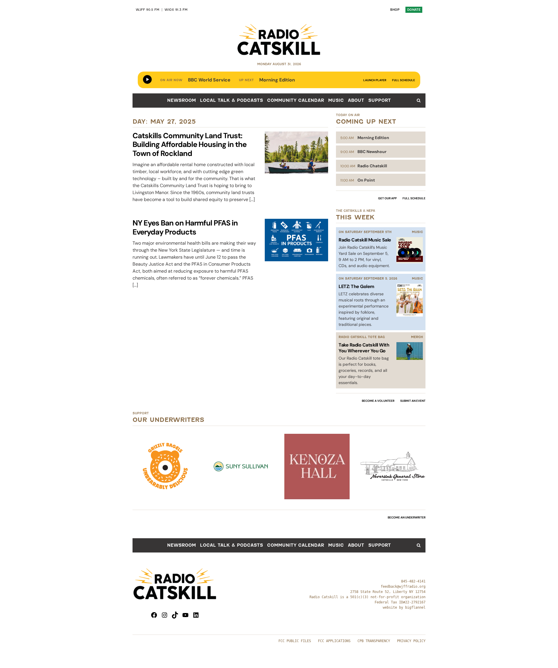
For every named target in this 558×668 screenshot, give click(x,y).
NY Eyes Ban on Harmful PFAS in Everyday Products (185, 227)
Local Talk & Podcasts (231, 100)
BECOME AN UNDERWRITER (406, 517)
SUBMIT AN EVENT (412, 401)
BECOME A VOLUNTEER (378, 401)
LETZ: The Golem (356, 286)
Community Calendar (295, 100)
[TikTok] (174, 615)
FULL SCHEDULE (414, 198)
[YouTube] (185, 615)
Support (379, 100)
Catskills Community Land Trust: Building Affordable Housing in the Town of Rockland (189, 145)
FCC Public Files (294, 641)
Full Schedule (403, 80)
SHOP (395, 10)
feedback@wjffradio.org (403, 586)
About (356, 100)
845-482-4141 (413, 581)
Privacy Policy (411, 641)
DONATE (414, 10)
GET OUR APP (387, 198)
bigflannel (415, 607)
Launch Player (374, 80)
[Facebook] (154, 615)
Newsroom (181, 100)
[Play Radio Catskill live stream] (147, 79)
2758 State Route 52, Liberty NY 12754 (387, 592)
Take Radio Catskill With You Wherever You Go (364, 347)
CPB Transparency (373, 641)
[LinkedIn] (195, 615)
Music (336, 100)
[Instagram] (164, 615)
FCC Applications (334, 641)
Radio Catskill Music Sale (365, 240)
